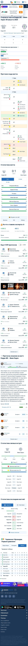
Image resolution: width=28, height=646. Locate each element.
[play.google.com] (7, 607)
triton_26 (6, 420)
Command (6, 426)
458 (23, 421)
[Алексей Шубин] (2, 434)
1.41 (23, 434)
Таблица (23, 220)
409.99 (23, 414)
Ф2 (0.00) (7, 404)
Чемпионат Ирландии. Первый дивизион (12, 33)
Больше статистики (14, 532)
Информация (4, 613)
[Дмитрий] (2, 427)
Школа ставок (4, 627)
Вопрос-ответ (3, 629)
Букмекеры (4, 615)
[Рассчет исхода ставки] (26, 404)
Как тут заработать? (5, 620)
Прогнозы (5, 220)
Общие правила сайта (5, 622)
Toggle (20, 245)
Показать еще (13, 439)
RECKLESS (6, 413)
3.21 (23, 427)
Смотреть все (14, 351)
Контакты (3, 631)
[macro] (2, 363)
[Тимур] (2, 414)
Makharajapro (7, 433)
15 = (17, 366)
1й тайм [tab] (20, 179)
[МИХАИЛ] (2, 421)
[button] (11, 2)
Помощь (3, 618)
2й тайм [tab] (7, 182)
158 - (20, 366)
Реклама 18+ (3, 8)
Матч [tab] (8, 179)
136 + (10, 366)
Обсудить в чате (13, 217)
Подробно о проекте (5, 625)
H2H (14, 220)
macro (5, 362)
